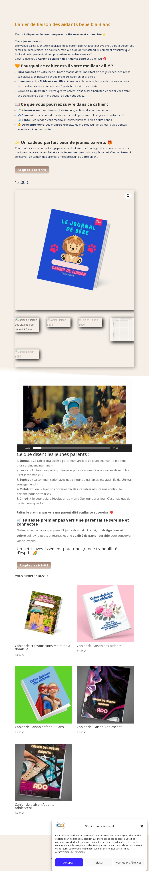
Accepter (69, 862)
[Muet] (122, 448)
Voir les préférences (129, 862)
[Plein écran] (127, 448)
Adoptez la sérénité (32, 170)
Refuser (99, 862)
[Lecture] (21, 448)
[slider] (71, 448)
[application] (74, 415)
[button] (142, 826)
